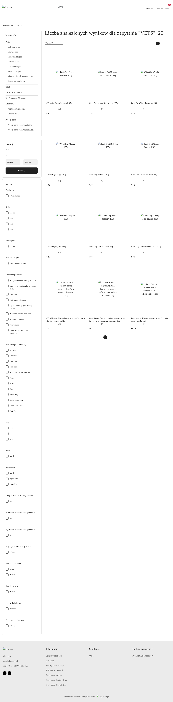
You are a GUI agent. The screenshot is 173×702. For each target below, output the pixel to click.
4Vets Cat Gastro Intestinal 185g (59, 103)
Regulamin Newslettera (56, 685)
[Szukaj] (37, 150)
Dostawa (50, 660)
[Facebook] (4, 673)
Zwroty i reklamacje (55, 665)
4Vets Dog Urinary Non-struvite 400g (146, 247)
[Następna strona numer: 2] (169, 43)
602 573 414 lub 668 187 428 (15, 666)
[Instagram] (9, 673)
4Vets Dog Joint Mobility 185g (101, 247)
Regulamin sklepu (54, 675)
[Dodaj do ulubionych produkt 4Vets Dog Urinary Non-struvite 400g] (167, 195)
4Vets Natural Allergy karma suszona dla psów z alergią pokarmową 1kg (65, 319)
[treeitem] (22, 42)
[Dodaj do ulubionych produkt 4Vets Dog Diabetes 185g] (124, 123)
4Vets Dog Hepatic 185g (56, 247)
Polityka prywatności (55, 670)
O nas (91, 656)
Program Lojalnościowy (142, 656)
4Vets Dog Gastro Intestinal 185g (144, 175)
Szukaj (21, 170)
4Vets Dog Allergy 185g (56, 175)
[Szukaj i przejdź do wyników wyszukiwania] (117, 7)
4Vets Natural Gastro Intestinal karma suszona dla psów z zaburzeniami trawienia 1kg (107, 319)
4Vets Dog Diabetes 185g (99, 175)
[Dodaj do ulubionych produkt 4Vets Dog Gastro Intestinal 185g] (167, 123)
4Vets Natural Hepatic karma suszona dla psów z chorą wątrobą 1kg (150, 319)
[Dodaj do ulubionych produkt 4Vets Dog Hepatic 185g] (82, 195)
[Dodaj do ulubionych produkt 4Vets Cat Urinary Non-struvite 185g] (124, 51)
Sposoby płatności (54, 656)
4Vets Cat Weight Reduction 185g (144, 103)
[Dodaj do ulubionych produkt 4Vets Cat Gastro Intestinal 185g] (82, 51)
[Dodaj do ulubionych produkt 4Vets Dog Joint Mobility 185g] (124, 195)
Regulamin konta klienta (56, 680)
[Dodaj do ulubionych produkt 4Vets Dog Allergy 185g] (82, 123)
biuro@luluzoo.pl (10, 661)
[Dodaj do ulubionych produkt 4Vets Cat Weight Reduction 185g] (167, 51)
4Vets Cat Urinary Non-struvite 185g (103, 103)
